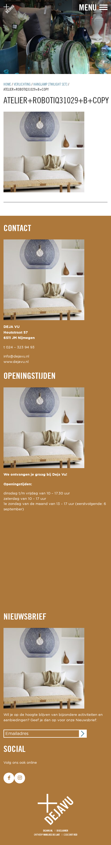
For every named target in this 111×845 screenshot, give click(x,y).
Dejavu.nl (48, 831)
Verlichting (22, 84)
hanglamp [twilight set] (50, 84)
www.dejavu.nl (16, 362)
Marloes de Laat (51, 835)
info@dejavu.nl (16, 356)
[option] (55, 37)
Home (7, 84)
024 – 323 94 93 (20, 347)
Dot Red (73, 835)
